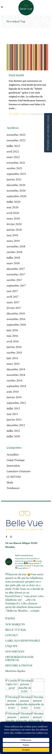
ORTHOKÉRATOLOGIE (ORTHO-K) (19, 659)
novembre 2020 (16, 190)
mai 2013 (12, 414)
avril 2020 (13, 213)
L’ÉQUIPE (11, 646)
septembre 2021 (16, 174)
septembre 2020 (16, 196)
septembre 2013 (16, 403)
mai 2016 (12, 335)
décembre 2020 (16, 185)
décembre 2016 (16, 313)
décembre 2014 (16, 369)
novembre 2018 (16, 246)
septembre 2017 (16, 285)
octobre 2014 (14, 380)
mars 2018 (13, 263)
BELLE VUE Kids (15, 629)
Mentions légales (15, 671)
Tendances (13, 488)
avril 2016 (13, 341)
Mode (10, 482)
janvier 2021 (14, 179)
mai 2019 (12, 235)
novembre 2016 (16, 319)
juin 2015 (12, 358)
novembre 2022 (16, 140)
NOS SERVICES (14, 651)
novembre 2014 (16, 375)
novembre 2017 (16, 274)
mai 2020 (12, 207)
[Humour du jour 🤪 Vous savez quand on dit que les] (24, 599)
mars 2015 (13, 363)
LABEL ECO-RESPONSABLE (22, 640)
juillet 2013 (13, 408)
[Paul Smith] (27, 57)
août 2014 (13, 391)
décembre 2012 (16, 425)
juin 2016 (12, 330)
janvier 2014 (14, 397)
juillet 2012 (13, 430)
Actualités (13, 454)
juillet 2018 (13, 257)
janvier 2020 (14, 229)
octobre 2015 (14, 352)
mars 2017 (13, 302)
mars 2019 (13, 241)
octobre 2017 (14, 280)
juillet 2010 (13, 436)
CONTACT (11, 635)
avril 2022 (13, 151)
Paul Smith (16, 75)
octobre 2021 (14, 168)
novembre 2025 (16, 134)
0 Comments (37, 114)
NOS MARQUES (15, 624)
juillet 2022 (13, 146)
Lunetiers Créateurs (19, 471)
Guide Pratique (16, 460)
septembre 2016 (16, 324)
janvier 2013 (14, 419)
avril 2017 (13, 296)
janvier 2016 (14, 347)
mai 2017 (12, 291)
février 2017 (14, 308)
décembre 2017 (16, 268)
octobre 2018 (14, 252)
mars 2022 (13, 157)
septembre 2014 (16, 386)
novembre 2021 (16, 162)
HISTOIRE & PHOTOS (18, 665)
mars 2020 (13, 218)
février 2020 (14, 224)
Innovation (13, 465)
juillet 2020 (13, 201)
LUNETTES (14, 477)
